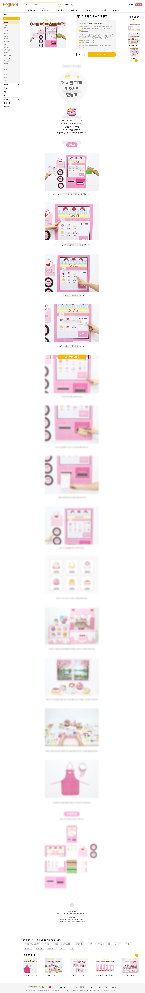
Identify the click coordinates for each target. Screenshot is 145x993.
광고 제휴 (104, 987)
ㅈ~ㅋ (5, 74)
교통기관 (6, 36)
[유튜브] (46, 987)
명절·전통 (6, 30)
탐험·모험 (6, 47)
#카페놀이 (128, 944)
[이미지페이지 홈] (33, 987)
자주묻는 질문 (58, 987)
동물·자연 (6, 33)
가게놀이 (6, 22)
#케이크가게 (66, 944)
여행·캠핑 (6, 61)
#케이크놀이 (39, 948)
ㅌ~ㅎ (5, 77)
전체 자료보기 (30, 10)
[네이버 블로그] (43, 987)
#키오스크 (62, 948)
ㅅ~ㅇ (5, 72)
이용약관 (72, 987)
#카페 (108, 944)
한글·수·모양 (7, 41)
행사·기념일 (7, 58)
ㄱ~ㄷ (5, 66)
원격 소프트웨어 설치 (96, 987)
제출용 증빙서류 (112, 987)
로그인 (131, 4)
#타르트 (56, 944)
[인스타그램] (40, 987)
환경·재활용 (7, 49)
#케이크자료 (51, 948)
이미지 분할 (103, 10)
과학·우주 (6, 44)
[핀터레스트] (50, 987)
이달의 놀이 (60, 10)
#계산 (71, 948)
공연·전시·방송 (7, 55)
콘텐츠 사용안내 (84, 31)
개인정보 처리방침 (79, 987)
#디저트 (99, 944)
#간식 (90, 944)
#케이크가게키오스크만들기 (32, 944)
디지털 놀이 (88, 10)
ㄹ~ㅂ (5, 69)
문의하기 (66, 987)
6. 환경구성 (72, 5)
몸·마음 (6, 39)
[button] (140, 955)
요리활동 (6, 63)
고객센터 (87, 987)
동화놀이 (6, 52)
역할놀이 (6, 25)
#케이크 (47, 944)
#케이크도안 (28, 948)
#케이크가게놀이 (79, 944)
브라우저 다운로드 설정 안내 (87, 43)
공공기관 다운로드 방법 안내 (87, 40)
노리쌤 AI (74, 10)
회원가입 (138, 4)
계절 (5, 28)
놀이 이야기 (7, 80)
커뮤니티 (116, 10)
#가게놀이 (117, 944)
